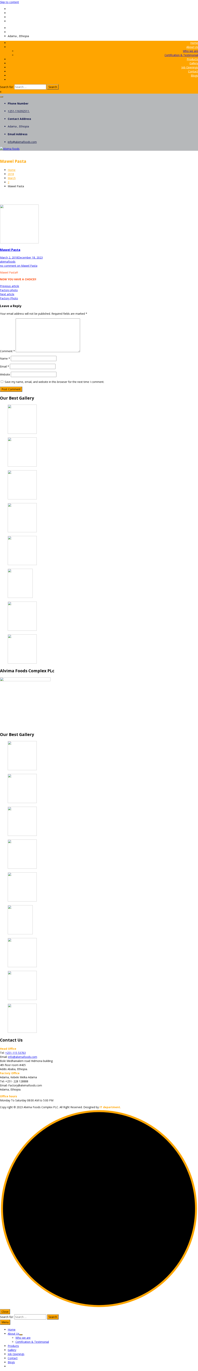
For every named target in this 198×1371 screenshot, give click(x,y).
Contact (193, 71)
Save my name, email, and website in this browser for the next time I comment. (54, 382)
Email (4, 366)
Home (194, 43)
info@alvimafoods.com (22, 32)
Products (192, 59)
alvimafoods (7, 261)
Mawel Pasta (10, 250)
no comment (18, 265)
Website (5, 374)
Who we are (190, 51)
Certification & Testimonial (181, 55)
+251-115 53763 (15, 1053)
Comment (7, 351)
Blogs (194, 75)
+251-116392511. (19, 28)
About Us (192, 47)
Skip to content (9, 2)
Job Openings (189, 67)
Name (5, 358)
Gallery (193, 63)
